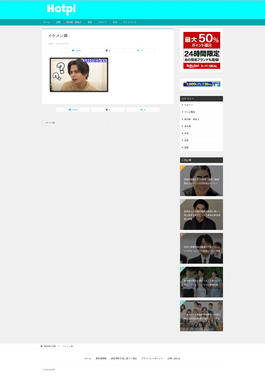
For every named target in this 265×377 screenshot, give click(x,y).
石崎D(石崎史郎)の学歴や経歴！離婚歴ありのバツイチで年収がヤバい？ (201, 181)
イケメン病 (50, 123)
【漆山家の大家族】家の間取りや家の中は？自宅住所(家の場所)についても (202, 316)
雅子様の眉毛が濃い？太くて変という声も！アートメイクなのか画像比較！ (202, 282)
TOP (50, 346)
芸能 (58, 22)
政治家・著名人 (74, 22)
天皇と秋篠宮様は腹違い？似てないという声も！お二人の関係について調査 (202, 249)
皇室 (90, 22)
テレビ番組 (189, 112)
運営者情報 (101, 358)
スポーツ (102, 22)
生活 (115, 22)
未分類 (187, 126)
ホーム (47, 22)
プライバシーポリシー (152, 358)
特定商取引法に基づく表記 (124, 358)
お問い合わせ (173, 358)
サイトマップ (129, 22)
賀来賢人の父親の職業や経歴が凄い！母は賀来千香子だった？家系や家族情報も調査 (202, 215)
